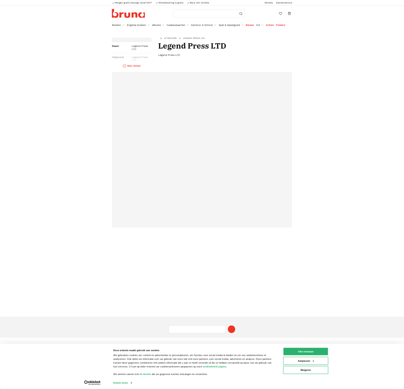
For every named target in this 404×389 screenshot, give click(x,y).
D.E (258, 25)
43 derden (145, 374)
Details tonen (120, 382)
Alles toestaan (306, 351)
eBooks (156, 25)
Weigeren (305, 370)
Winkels (268, 2)
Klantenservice (284, 2)
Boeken (116, 25)
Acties (270, 25)
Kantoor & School (202, 25)
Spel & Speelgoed (229, 25)
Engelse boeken (136, 25)
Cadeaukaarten (176, 25)
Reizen (250, 25)
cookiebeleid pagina (214, 366)
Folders (280, 25)
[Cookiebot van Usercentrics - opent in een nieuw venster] (92, 382)
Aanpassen (304, 360)
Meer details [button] (133, 66)
